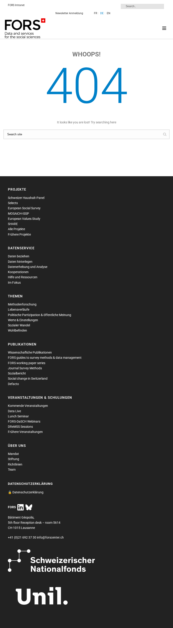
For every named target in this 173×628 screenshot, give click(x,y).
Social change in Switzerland (28, 378)
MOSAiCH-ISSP (18, 213)
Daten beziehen (18, 256)
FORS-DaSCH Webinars (24, 421)
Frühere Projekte (19, 234)
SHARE (13, 224)
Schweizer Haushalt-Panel (26, 198)
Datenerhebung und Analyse (27, 267)
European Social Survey (24, 208)
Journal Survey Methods (25, 368)
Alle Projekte (16, 229)
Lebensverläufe (18, 309)
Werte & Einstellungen (23, 320)
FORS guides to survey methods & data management (45, 357)
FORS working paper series (26, 363)
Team (12, 469)
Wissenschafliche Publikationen (30, 352)
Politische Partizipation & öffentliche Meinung (39, 315)
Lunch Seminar (18, 416)
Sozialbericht (17, 373)
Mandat (13, 454)
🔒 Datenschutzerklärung (25, 492)
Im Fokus (14, 282)
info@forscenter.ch (50, 537)
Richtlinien (15, 464)
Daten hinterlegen (20, 261)
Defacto (13, 384)
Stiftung (13, 459)
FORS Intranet (16, 5)
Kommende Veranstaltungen (28, 406)
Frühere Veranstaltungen (25, 432)
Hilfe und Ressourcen (22, 277)
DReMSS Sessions (20, 426)
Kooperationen (18, 272)
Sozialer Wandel (19, 325)
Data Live (14, 411)
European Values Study (24, 218)
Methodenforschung (22, 304)
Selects (13, 203)
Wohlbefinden (17, 330)
